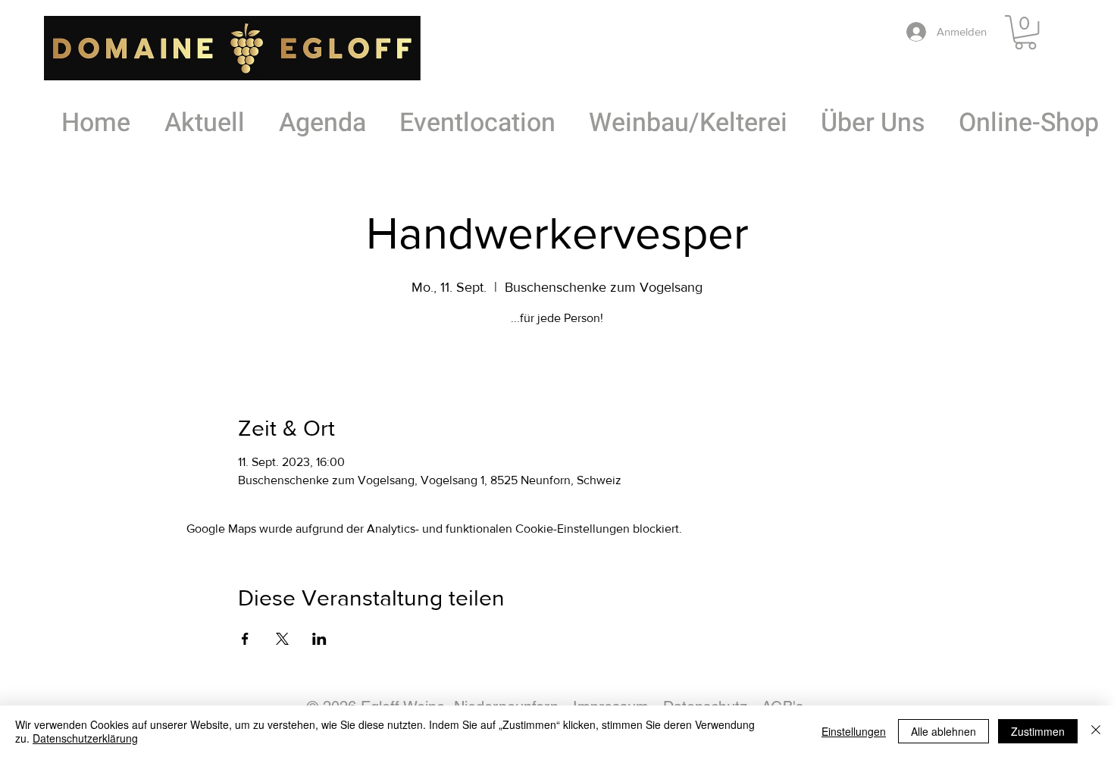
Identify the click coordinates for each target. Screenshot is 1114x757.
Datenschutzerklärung (85, 738)
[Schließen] (1096, 731)
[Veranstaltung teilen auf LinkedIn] (319, 639)
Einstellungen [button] (853, 731)
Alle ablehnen (943, 731)
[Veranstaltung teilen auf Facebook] (245, 639)
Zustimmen (1038, 731)
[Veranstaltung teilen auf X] (282, 639)
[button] (1025, 32)
